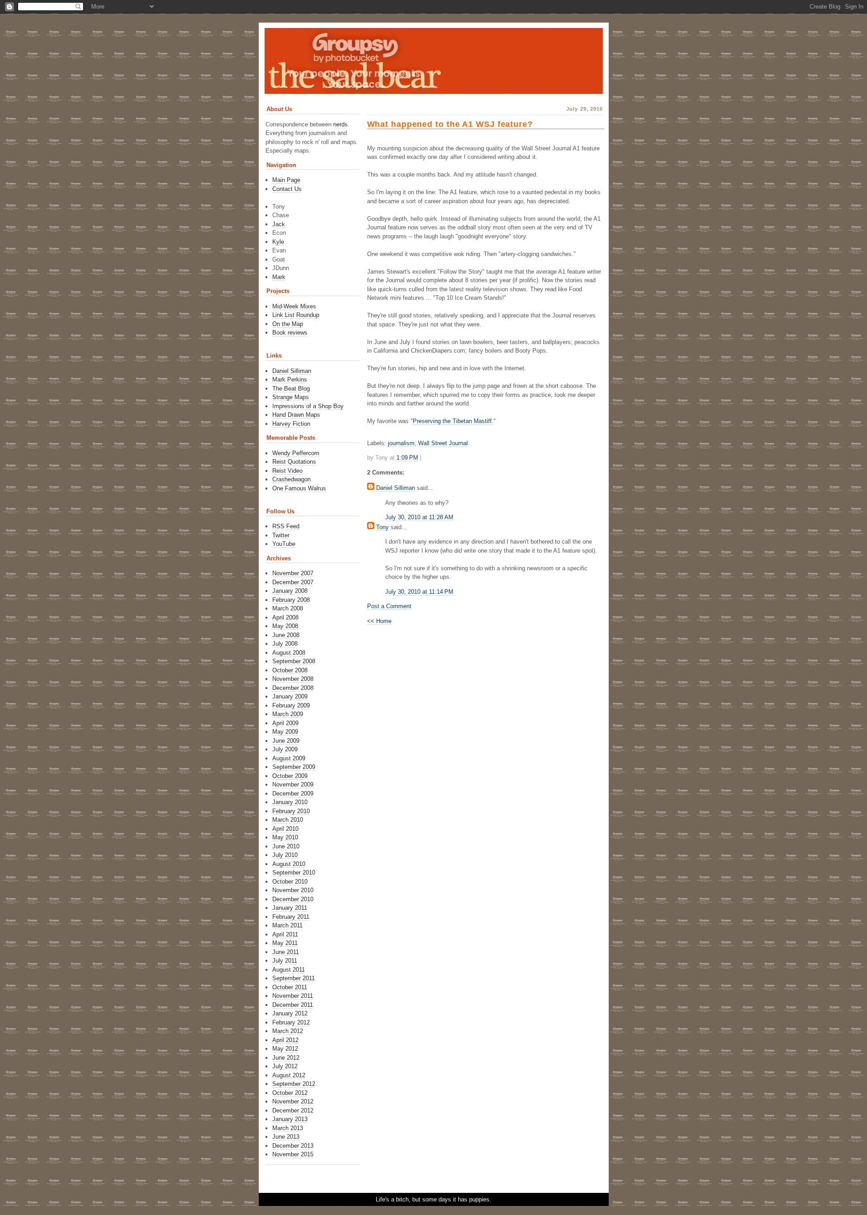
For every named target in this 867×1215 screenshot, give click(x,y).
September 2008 (293, 661)
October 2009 (290, 776)
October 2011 (289, 987)
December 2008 (292, 687)
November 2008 (292, 678)
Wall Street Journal (443, 443)
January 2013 (290, 1119)
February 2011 (290, 916)
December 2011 (292, 1004)
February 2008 (291, 599)
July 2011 (284, 960)
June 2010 (285, 846)
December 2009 (292, 793)
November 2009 (292, 784)
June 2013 (285, 1136)
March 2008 (287, 608)
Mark (278, 277)
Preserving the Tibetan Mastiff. (453, 421)
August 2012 (288, 1075)
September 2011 (293, 978)
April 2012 (285, 1040)
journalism (401, 443)
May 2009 (285, 731)
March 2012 (287, 1031)
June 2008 (285, 635)
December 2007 (292, 582)
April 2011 (285, 934)
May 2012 (285, 1048)
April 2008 (285, 617)
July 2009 (285, 749)
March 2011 (287, 925)
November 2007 (292, 573)
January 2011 (289, 907)
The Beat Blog (291, 388)
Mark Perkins (289, 379)
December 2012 (292, 1110)
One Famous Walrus (299, 488)
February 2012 (291, 1022)
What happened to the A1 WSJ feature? (450, 124)
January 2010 (290, 802)
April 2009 (285, 723)
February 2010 (291, 811)
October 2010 (290, 881)
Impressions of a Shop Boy (308, 406)
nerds (340, 124)
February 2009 (291, 705)
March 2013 (287, 1128)
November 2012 (292, 1101)
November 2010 (292, 890)
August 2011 (288, 969)
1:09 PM (407, 457)
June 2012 (285, 1057)
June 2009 (285, 740)
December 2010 (292, 899)
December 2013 (292, 1145)
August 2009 (288, 758)
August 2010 (288, 864)
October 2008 (290, 670)
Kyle (278, 241)
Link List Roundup (295, 315)
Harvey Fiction (291, 423)
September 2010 (293, 872)
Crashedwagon (291, 479)
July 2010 (285, 855)
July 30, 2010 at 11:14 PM (419, 591)
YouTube (283, 543)
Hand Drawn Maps (296, 414)
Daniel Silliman (395, 487)
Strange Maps (290, 397)
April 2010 (285, 828)
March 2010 (287, 819)
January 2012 (290, 1013)
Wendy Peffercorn (295, 453)
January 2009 (290, 696)
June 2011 (285, 952)
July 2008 (285, 643)
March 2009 (287, 714)
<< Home (379, 621)
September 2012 (293, 1083)
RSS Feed (285, 526)
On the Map (287, 324)
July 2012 (285, 1066)
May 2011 (285, 943)
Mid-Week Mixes (294, 306)
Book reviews (290, 332)
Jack (278, 224)
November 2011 (292, 995)
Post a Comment (389, 606)
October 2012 (290, 1092)
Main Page (286, 180)
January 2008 (290, 590)
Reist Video (287, 470)
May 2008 (285, 626)
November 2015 (292, 1154)
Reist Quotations (294, 461)
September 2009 (293, 766)
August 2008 (288, 652)
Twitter (280, 535)
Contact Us (287, 189)
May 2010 (285, 837)
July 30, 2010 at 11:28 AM (419, 517)
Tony (382, 527)
